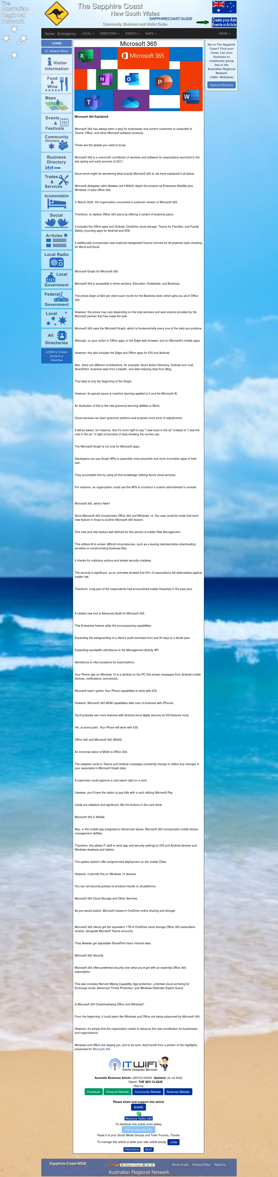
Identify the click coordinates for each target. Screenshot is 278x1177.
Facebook (93, 1092)
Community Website (148, 1092)
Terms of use (180, 1164)
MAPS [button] (150, 33)
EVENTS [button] (131, 33)
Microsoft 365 (101, 1049)
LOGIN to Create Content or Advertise (56, 356)
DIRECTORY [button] (108, 33)
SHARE (138, 1107)
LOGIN (173, 1142)
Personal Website (117, 1092)
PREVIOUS (132, 1149)
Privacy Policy (201, 1164)
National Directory (221, 85)
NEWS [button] (223, 33)
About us (220, 1164)
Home (49, 33)
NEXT (148, 1149)
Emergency (66, 33)
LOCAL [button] (87, 33)
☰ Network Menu (56, 51)
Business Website (178, 1092)
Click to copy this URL (139, 1130)
